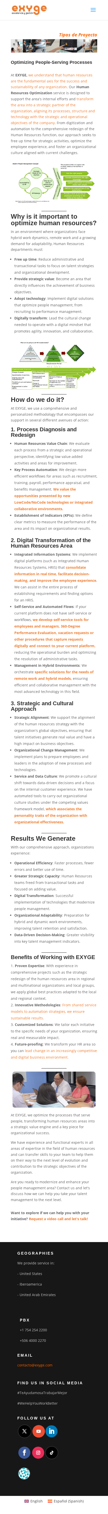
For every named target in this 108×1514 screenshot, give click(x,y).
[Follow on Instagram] (38, 1453)
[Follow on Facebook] (24, 1453)
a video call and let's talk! (66, 1218)
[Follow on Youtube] (38, 1431)
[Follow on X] (24, 1431)
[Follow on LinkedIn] (51, 1431)
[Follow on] (24, 1473)
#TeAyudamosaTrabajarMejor (42, 1392)
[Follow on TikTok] (51, 1452)
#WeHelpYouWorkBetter (37, 1403)
